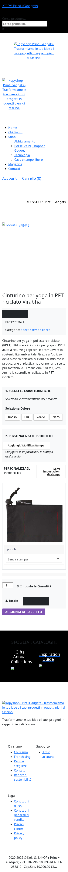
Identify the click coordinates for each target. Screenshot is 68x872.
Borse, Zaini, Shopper (29, 146)
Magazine (15, 164)
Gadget (19, 150)
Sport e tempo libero (35, 330)
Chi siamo (21, 752)
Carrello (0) (31, 178)
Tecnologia (22, 155)
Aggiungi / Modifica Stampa (26, 445)
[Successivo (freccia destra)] (61, 436)
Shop (12, 137)
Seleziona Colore (17, 408)
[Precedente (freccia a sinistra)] (6, 436)
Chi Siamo (15, 132)
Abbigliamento (24, 141)
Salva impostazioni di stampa (51, 471)
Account (10, 178)
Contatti (14, 169)
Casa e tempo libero (28, 159)
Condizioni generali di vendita (21, 815)
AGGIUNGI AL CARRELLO (23, 612)
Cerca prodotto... (14, 19)
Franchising (22, 757)
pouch (11, 549)
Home (12, 128)
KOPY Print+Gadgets (20, 5)
